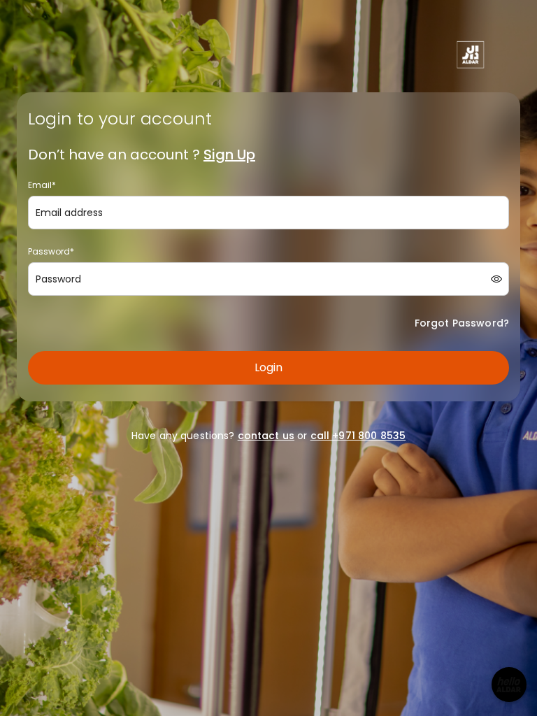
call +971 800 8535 (358, 436)
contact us (266, 436)
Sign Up (229, 154)
